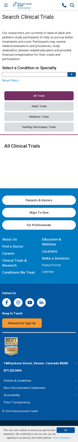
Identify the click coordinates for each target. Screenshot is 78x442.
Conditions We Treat (18, 272)
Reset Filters (10, 80)
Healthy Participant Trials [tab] (39, 127)
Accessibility (12, 395)
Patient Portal (51, 265)
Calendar (48, 272)
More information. (62, 437)
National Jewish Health (25, 411)
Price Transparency (17, 402)
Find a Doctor (12, 246)
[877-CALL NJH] (64, 5)
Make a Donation (55, 258)
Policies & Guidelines (17, 381)
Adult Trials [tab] (39, 106)
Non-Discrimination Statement (24, 388)
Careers (8, 253)
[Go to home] (35, 5)
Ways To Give (39, 212)
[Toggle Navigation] (5, 5)
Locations (49, 251)
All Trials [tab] (39, 95)
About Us (9, 239)
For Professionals (39, 225)
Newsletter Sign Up (22, 323)
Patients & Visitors (39, 200)
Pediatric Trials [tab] (39, 116)
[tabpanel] (39, 146)
